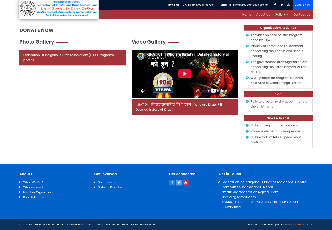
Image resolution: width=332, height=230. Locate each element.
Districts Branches (111, 187)
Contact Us (301, 14)
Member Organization (38, 192)
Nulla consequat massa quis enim (275, 125)
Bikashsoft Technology (299, 224)
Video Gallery (149, 41)
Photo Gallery (36, 41)
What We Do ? (33, 182)
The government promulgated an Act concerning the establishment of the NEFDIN (279, 67)
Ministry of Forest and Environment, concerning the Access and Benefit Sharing (277, 51)
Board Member (33, 197)
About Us (263, 14)
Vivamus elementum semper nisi (275, 131)
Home (246, 14)
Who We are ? (33, 187)
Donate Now (302, 5)
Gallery (280, 14)
